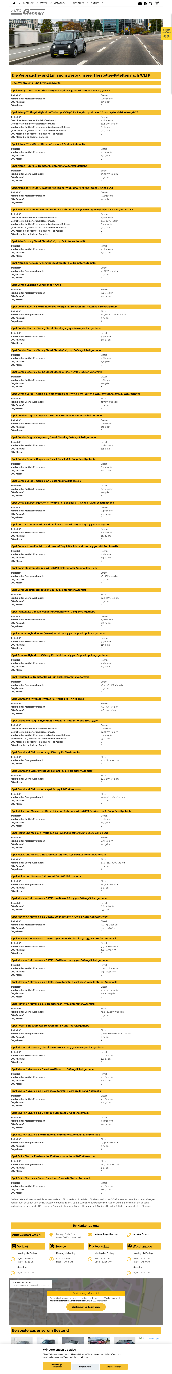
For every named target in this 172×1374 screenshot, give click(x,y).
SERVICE (44, 3)
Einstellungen (85, 1367)
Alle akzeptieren (113, 1367)
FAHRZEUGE (28, 3)
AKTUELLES (78, 3)
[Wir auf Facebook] (145, 3)
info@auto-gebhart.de (106, 1234)
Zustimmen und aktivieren (86, 1306)
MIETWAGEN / (61, 3)
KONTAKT (94, 3)
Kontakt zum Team (166, 31)
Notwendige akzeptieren (56, 1366)
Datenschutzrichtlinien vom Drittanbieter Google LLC (72, 1301)
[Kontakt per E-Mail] (140, 3)
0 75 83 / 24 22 (141, 1234)
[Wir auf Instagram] (150, 3)
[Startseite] (157, 3)
